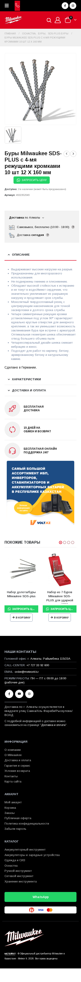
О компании (12, 749)
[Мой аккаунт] (57, 20)
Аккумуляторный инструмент (25, 849)
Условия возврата (17, 771)
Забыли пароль (15, 828)
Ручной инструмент (18, 871)
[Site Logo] (13, 20)
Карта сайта (12, 781)
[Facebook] (65, 5)
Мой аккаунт (13, 802)
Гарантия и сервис (17, 765)
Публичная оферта (17, 818)
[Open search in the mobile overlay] (49, 20)
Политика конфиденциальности (26, 823)
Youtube (19, 694)
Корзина (10, 807)
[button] (8, 6)
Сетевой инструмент (19, 876)
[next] (73, 154)
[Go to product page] (21, 570)
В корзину (23, 617)
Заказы (9, 813)
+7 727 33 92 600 (37, 665)
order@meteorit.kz (27, 671)
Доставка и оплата (53, 725)
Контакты (11, 776)
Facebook (9, 694)
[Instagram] (73, 5)
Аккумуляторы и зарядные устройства (32, 855)
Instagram (29, 694)
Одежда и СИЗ (14, 860)
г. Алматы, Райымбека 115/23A (49, 658)
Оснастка (11, 865)
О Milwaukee (13, 755)
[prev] (66, 154)
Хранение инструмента (20, 881)
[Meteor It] (10, 953)
